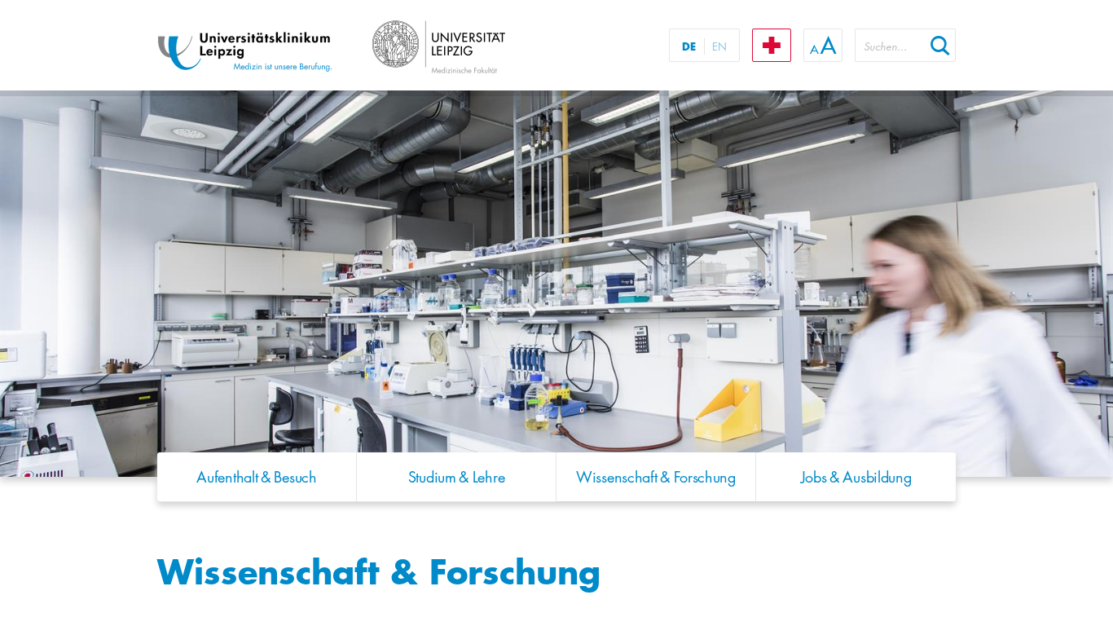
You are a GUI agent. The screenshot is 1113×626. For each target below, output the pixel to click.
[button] (940, 45)
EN (719, 46)
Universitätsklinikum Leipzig (360, 47)
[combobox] (890, 45)
